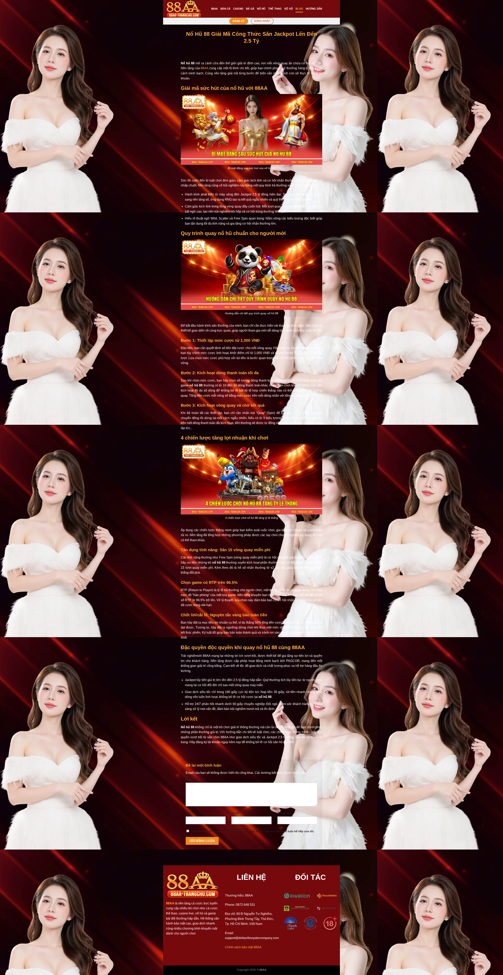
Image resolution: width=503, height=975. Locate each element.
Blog (299, 8)
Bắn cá (225, 8)
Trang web (284, 813)
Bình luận (193, 779)
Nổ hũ (261, 8)
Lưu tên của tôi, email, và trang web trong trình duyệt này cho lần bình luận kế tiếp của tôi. (253, 831)
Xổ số (288, 8)
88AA (214, 8)
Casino (238, 8)
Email (235, 813)
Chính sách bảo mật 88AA (243, 947)
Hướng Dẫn (314, 8)
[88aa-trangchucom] (185, 9)
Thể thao (275, 8)
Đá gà (250, 8)
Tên (189, 813)
